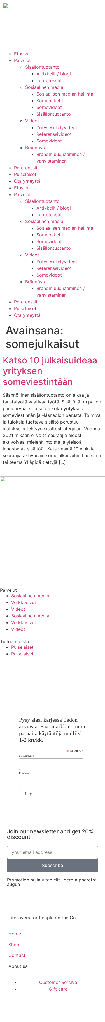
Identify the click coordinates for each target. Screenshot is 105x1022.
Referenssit (26, 167)
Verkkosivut (23, 602)
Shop (13, 944)
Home (14, 934)
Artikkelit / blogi (53, 74)
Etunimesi (25, 773)
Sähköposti (27, 755)
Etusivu (21, 53)
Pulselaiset (25, 174)
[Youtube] (33, 671)
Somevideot (49, 107)
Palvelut (22, 60)
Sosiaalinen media (44, 87)
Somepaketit (49, 100)
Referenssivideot (54, 134)
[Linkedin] (86, 671)
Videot (32, 120)
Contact (16, 955)
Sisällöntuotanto (42, 67)
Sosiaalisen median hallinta (64, 94)
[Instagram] (60, 671)
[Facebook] (7, 671)
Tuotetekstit (49, 80)
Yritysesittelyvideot (56, 127)
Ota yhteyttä (27, 181)
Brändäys (35, 147)
